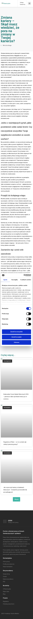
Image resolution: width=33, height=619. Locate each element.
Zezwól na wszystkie (16, 331)
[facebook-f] (3, 616)
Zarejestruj (22, 4)
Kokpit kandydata (7, 566)
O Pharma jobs (7, 589)
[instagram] (9, 616)
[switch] (28, 313)
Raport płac (6, 591)
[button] (16, 499)
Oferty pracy (6, 561)
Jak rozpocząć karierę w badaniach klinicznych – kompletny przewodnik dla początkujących (15, 490)
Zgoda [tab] (5, 279)
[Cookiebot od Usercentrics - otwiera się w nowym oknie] (23, 275)
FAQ (4, 581)
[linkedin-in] (6, 616)
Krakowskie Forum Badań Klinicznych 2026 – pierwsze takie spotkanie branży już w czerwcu (16, 396)
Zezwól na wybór (17, 337)
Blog (4, 594)
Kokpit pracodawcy (8, 579)
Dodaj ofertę (6, 574)
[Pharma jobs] (6, 1)
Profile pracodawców (8, 564)
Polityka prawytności (8, 604)
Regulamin (6, 601)
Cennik (5, 576)
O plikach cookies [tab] (25, 279)
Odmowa (16, 342)
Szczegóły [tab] (14, 279)
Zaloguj (21, 2)
